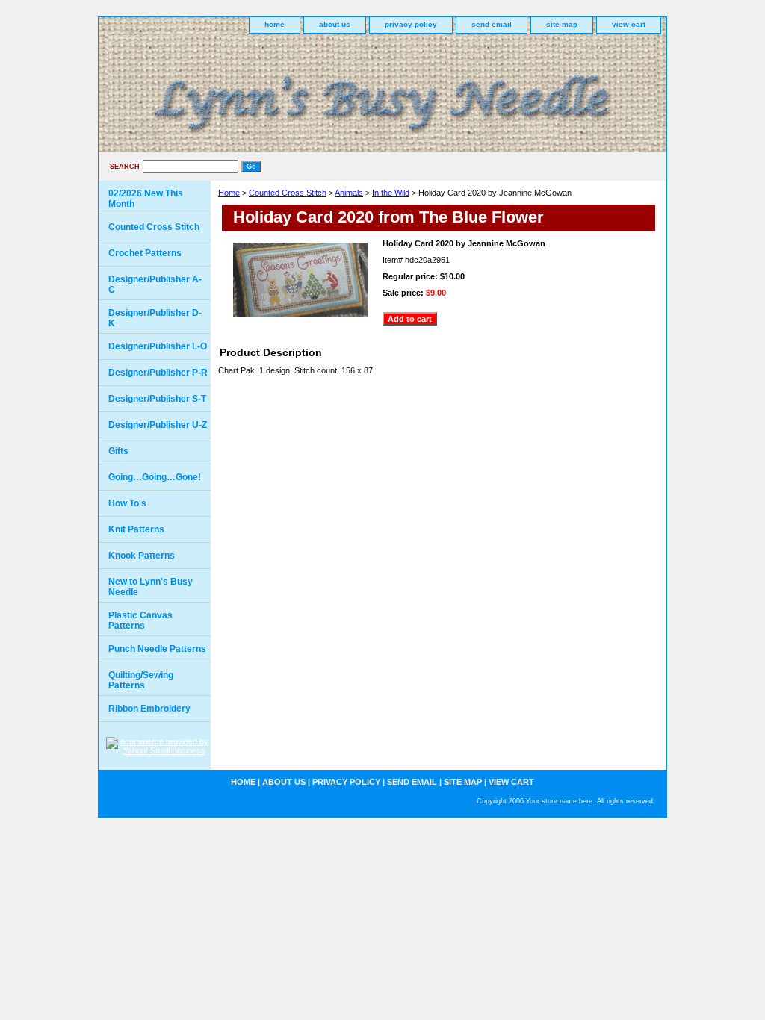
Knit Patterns (136, 529)
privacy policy (411, 24)
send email (491, 24)
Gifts (118, 451)
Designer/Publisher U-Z (157, 425)
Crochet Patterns (145, 253)
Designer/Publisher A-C (155, 284)
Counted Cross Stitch (287, 192)
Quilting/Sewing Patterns (140, 680)
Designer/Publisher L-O (157, 346)
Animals (349, 192)
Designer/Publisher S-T (157, 399)
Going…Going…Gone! (154, 477)
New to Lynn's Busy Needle (150, 586)
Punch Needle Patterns (157, 649)
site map (561, 24)
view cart (628, 24)
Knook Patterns (141, 555)
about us (334, 24)
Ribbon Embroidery (149, 708)
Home (229, 192)
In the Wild (390, 192)
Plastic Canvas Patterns (140, 620)
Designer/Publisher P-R (158, 372)
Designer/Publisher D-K (155, 318)
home (274, 24)
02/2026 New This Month (145, 198)
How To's (127, 503)
